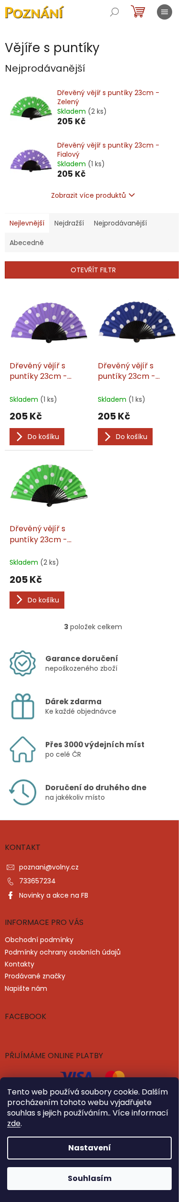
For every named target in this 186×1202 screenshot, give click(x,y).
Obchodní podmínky (39, 939)
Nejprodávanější (120, 223)
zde (14, 1123)
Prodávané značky (35, 976)
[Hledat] (114, 11)
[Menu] (164, 11)
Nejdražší (69, 223)
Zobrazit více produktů (88, 195)
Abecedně (27, 242)
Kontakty (19, 964)
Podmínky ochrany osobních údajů (63, 952)
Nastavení (89, 1147)
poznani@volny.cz (49, 867)
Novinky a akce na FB (53, 895)
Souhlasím (90, 1178)
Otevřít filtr (93, 270)
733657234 (37, 881)
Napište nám (26, 988)
